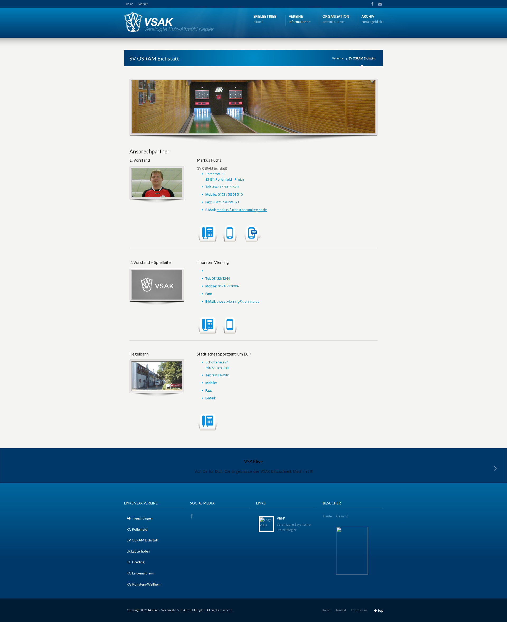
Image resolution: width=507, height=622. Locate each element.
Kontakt (143, 4)
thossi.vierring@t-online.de (238, 301)
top (380, 610)
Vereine (337, 58)
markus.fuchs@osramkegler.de (242, 209)
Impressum (359, 610)
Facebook (371, 4)
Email (378, 4)
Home (129, 4)
